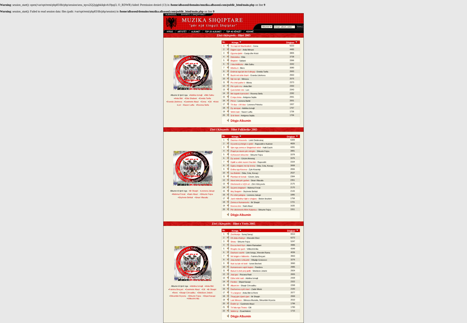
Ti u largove (236, 293)
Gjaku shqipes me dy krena (243, 166)
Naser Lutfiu (189, 105)
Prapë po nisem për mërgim (243, 151)
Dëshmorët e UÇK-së (240, 184)
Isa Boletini (235, 173)
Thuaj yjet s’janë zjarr (240, 296)
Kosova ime (236, 206)
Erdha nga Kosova (239, 169)
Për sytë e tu (236, 86)
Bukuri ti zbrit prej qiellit (241, 271)
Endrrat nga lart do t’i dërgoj (243, 72)
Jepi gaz (234, 274)
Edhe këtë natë (237, 278)
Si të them (235, 115)
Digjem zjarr (236, 50)
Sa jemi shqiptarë (238, 188)
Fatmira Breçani (176, 289)
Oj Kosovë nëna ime (239, 155)
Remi (175, 293)
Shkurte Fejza (206, 194)
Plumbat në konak (238, 177)
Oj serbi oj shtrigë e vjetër (242, 144)
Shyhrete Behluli (186, 197)
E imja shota (236, 97)
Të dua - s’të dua (238, 104)
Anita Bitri (179, 98)
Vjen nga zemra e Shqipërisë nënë (246, 147)
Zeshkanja (235, 234)
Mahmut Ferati (179, 194)
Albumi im (235, 285)
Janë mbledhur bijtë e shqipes (244, 199)
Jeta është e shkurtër (240, 260)
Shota (233, 242)
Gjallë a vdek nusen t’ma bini (243, 162)
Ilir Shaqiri (194, 191)
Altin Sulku (209, 95)
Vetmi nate (235, 112)
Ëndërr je (235, 304)
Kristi (216, 102)
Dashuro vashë (237, 253)
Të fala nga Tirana (239, 307)
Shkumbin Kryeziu (178, 296)
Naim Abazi (193, 194)
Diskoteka (235, 57)
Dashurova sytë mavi (240, 289)
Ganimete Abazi (192, 102)
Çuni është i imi (237, 90)
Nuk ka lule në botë (239, 263)
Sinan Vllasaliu (201, 197)
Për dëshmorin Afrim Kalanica (243, 210)
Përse (233, 101)
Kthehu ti (234, 68)
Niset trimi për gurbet (240, 180)
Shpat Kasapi (209, 296)
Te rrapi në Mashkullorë (241, 46)
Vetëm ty (234, 311)
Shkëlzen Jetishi (205, 293)
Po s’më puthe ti (238, 83)
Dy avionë (235, 158)
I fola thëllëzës (237, 64)
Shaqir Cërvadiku (187, 293)
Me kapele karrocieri (240, 93)
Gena (203, 102)
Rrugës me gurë (238, 249)
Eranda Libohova (174, 102)
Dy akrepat (235, 108)
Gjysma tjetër (236, 53)
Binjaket (234, 61)
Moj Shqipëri (236, 191)
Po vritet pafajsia (238, 195)
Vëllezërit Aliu (193, 298)
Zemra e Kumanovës (240, 202)
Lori (179, 105)
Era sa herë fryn (238, 245)
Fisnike (234, 282)
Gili (210, 102)
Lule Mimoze (236, 300)
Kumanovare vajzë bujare (242, 267)
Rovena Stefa (203, 105)
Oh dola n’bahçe (238, 238)
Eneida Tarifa (205, 98)
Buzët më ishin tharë (240, 75)
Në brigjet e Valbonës (240, 256)
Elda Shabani (191, 98)
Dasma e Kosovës (239, 140)
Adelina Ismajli (196, 95)
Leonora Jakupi (207, 191)
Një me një (235, 79)
